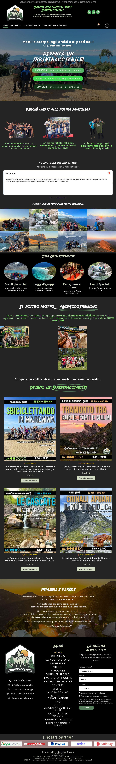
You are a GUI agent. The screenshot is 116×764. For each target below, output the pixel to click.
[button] (3, 182)
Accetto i (93, 693)
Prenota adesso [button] (86, 478)
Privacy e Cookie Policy (58, 724)
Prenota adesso (30, 480)
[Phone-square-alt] (98, 12)
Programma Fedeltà (58, 681)
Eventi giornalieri (16, 284)
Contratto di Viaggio (58, 715)
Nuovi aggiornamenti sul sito (58, 708)
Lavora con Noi (58, 692)
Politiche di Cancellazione (58, 697)
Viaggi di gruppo (44, 284)
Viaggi (37, 25)
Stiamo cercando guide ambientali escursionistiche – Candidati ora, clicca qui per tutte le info (58, 2)
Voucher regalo (59, 25)
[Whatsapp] (93, 12)
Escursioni (27, 25)
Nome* (82, 676)
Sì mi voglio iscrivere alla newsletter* (94, 696)
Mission (58, 688)
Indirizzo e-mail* (85, 667)
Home (5, 25)
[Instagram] (89, 12)
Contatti (58, 685)
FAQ (58, 701)
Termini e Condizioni (58, 719)
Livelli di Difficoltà (58, 678)
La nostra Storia (58, 659)
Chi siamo (14, 25)
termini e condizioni (97, 693)
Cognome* (83, 684)
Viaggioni (46, 25)
